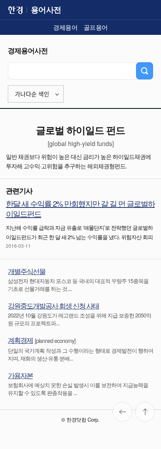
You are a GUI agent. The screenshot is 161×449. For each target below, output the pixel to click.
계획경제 (20, 340)
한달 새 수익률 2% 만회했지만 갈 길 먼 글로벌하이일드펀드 (80, 208)
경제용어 (65, 27)
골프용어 (96, 27)
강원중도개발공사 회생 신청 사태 (53, 305)
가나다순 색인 (32, 94)
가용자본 (20, 375)
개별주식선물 (26, 271)
